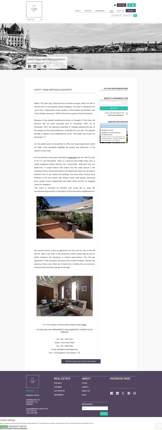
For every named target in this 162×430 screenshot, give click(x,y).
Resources (58, 395)
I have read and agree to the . (114, 114)
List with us (59, 391)
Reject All (23, 426)
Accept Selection (14, 426)
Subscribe (104, 413)
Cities (84, 383)
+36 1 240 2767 (31, 411)
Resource (88, 11)
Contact (131, 11)
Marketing (24, 428)
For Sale (58, 383)
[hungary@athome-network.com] (133, 5)
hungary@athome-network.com (37, 409)
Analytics (10, 428)
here (84, 325)
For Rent (58, 387)
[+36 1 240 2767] (129, 5)
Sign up (114, 108)
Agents (85, 387)
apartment (72, 157)
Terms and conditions (115, 115)
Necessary (3, 428)
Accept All (4, 426)
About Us (120, 11)
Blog (111, 11)
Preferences (17, 428)
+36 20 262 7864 (32, 413)
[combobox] (34, 19)
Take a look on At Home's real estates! (82, 361)
